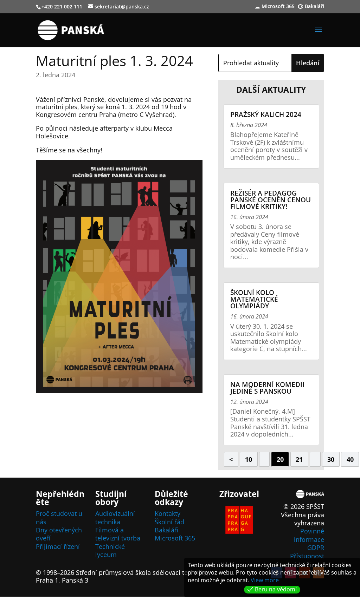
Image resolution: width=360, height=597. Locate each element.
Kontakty (167, 513)
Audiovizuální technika (115, 517)
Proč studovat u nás (59, 517)
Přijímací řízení (58, 546)
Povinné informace (309, 535)
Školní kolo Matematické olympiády (254, 299)
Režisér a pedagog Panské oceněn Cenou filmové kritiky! (270, 200)
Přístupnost (307, 556)
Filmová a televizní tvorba (117, 534)
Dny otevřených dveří (59, 534)
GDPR (315, 547)
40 (350, 459)
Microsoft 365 (278, 6)
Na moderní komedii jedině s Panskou (267, 388)
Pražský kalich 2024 (265, 114)
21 (299, 459)
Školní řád (169, 522)
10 (248, 459)
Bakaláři (314, 6)
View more (265, 580)
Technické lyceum (110, 550)
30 (330, 459)
